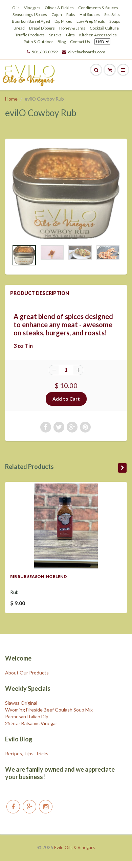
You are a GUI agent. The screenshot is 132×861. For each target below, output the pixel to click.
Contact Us (80, 41)
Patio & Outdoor (38, 41)
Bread (19, 28)
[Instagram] (45, 806)
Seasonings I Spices (30, 14)
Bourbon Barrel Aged (31, 21)
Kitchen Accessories (98, 34)
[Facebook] (13, 806)
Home (11, 99)
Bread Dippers (42, 28)
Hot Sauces (90, 14)
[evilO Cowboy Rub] (66, 193)
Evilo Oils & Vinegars (74, 847)
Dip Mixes (63, 21)
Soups (114, 21)
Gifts (70, 34)
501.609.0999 (45, 51)
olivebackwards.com (86, 51)
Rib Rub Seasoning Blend (38, 576)
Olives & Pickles (59, 7)
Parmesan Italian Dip (26, 716)
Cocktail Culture (104, 28)
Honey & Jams (72, 28)
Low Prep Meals (90, 21)
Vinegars (32, 7)
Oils (16, 7)
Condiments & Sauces (98, 7)
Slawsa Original (21, 703)
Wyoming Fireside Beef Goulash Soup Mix (49, 710)
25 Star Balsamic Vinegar (31, 723)
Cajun (56, 14)
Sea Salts (112, 14)
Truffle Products (30, 34)
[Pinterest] (29, 806)
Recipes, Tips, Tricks (26, 753)
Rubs (70, 14)
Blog (62, 41)
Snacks (55, 34)
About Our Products (27, 672)
